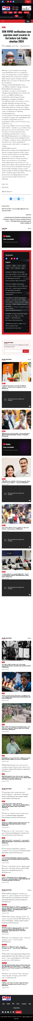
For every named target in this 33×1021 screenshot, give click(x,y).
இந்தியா (3, 27)
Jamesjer (8, 272)
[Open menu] (3, 21)
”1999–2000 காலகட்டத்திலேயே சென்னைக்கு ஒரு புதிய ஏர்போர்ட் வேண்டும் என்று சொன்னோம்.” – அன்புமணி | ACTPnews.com (16, 481)
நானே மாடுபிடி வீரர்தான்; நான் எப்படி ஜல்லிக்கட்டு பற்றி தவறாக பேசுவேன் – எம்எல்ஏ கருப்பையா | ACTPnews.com (15, 528)
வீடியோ (23, 268)
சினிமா (24, 265)
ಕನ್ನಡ (16, 16)
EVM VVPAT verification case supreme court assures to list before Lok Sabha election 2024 (16, 36)
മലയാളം (26, 12)
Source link (5, 187)
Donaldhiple (9, 298)
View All (29, 228)
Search (26, 351)
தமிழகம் (7, 268)
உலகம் (19, 265)
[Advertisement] (16, 618)
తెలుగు (20, 12)
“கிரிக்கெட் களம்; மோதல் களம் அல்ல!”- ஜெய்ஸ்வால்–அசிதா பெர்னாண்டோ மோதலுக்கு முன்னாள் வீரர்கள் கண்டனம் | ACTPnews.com (15, 984)
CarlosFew (8, 313)
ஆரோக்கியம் (8, 265)
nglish (28, 1)
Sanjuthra (8, 46)
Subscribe (18, 1012)
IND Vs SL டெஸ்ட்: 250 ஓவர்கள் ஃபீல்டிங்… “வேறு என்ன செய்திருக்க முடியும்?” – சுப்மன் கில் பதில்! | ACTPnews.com (14, 947)
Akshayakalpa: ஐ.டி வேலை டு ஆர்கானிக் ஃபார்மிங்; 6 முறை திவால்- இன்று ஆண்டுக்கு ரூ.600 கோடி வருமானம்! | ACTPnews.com (16, 758)
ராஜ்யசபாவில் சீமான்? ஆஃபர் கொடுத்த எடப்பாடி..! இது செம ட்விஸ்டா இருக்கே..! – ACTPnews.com (16, 316)
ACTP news (26, 1016)
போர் (12, 268)
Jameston (8, 323)
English (10, 12)
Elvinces (8, 284)
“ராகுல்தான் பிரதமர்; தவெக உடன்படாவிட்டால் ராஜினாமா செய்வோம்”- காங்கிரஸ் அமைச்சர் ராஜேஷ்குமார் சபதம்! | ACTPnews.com (14, 387)
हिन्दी (15, 12)
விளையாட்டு (18, 268)
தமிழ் (5, 12)
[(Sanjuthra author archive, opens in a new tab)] (3, 46)
